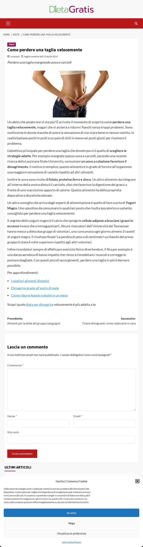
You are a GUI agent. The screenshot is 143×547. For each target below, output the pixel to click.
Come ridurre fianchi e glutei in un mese (39, 295)
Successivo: (109, 321)
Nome (12, 416)
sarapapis (15, 56)
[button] (137, 481)
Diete (11, 44)
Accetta (71, 513)
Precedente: (33, 321)
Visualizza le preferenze (71, 533)
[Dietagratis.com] (72, 8)
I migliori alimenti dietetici (30, 281)
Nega (71, 523)
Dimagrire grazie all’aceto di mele (35, 288)
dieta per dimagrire (39, 304)
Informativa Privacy (71, 542)
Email (77, 416)
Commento (15, 365)
